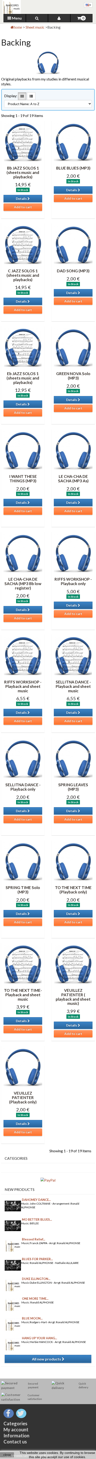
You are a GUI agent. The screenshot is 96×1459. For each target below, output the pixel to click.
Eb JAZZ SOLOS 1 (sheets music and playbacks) (23, 378)
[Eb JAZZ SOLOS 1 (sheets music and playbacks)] (22, 347)
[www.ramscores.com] (10, 7)
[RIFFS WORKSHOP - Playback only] (73, 553)
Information (16, 1435)
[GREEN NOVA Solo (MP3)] (73, 347)
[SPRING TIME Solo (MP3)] (22, 861)
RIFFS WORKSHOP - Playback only (73, 581)
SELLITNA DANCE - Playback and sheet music (73, 686)
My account (15, 1429)
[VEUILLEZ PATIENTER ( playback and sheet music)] (73, 964)
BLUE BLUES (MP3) (73, 168)
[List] (31, 96)
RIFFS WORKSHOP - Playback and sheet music (22, 686)
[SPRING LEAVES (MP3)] (73, 758)
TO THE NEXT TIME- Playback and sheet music (23, 994)
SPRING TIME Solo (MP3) (23, 889)
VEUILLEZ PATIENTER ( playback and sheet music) (73, 997)
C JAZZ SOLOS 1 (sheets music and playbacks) (23, 275)
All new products (47, 1359)
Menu (16, 18)
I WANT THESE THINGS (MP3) (23, 478)
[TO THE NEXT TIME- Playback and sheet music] (22, 964)
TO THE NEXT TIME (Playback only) (73, 889)
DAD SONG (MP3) (73, 270)
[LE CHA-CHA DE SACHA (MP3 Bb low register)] (22, 553)
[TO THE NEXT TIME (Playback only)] (73, 861)
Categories (15, 1423)
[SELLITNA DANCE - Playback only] (22, 758)
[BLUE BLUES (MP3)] (73, 142)
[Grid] (22, 96)
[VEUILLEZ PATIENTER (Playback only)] (22, 1067)
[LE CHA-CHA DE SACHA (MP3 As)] (73, 450)
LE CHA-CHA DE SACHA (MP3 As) (73, 478)
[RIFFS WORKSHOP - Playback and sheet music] (22, 656)
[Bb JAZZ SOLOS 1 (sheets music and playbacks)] (22, 142)
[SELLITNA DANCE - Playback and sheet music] (73, 656)
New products (19, 1189)
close (7, 1455)
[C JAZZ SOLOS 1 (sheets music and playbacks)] (22, 245)
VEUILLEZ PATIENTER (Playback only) (23, 1097)
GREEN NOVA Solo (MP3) (73, 375)
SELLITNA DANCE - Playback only (23, 787)
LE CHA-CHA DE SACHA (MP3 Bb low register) (22, 583)
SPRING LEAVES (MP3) (73, 787)
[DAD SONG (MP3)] (73, 245)
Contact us (15, 1441)
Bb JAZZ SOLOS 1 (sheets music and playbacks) (23, 172)
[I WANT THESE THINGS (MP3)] (22, 450)
